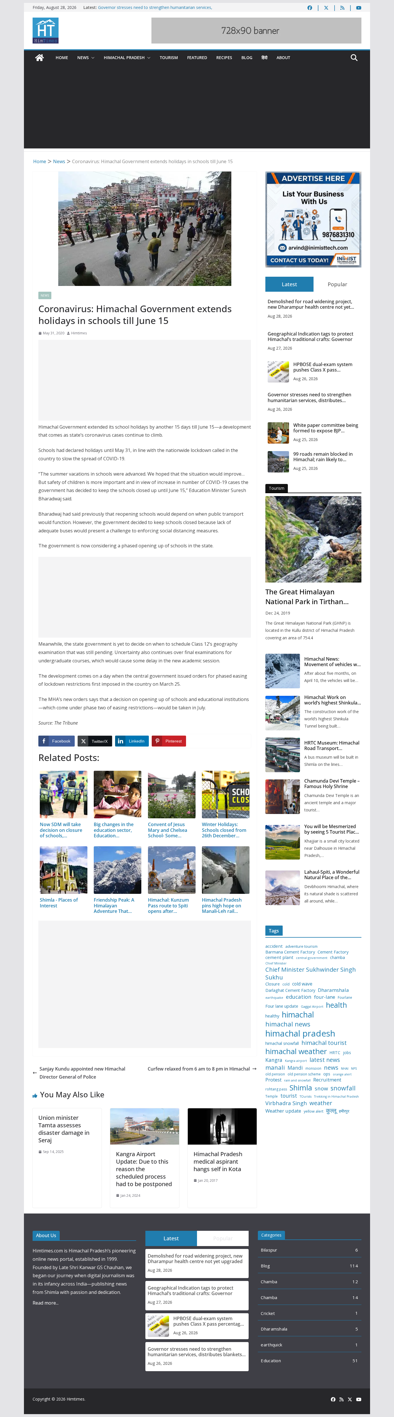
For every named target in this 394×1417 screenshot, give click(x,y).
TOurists (306, 1096)
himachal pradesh (300, 1033)
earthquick (271, 1345)
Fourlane (345, 997)
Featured (197, 57)
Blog (246, 57)
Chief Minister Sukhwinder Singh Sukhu (310, 973)
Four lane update (281, 1006)
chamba (337, 957)
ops (326, 1074)
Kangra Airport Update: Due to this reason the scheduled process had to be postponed (144, 1169)
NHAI (344, 1068)
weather (320, 1103)
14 (355, 1297)
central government (311, 958)
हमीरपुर (344, 1111)
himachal (298, 1014)
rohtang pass (276, 1089)
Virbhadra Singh (286, 1103)
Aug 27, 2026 (280, 348)
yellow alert (313, 1111)
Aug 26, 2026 (305, 378)
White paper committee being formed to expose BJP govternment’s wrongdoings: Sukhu (325, 428)
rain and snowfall (297, 1080)
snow (321, 1088)
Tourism (169, 57)
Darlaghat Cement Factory (290, 990)
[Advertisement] (197, 108)
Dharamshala (333, 990)
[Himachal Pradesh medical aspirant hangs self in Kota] (222, 1112)
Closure (272, 984)
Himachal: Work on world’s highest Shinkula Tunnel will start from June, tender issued (330, 700)
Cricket (268, 1313)
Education (271, 1360)
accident (274, 946)
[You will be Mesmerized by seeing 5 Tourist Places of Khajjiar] (282, 842)
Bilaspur (269, 1250)
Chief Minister (276, 963)
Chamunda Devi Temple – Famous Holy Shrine (332, 783)
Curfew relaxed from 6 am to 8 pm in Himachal (199, 1069)
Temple (271, 1096)
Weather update (283, 1111)
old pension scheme (304, 1074)
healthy (272, 1016)
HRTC (334, 1052)
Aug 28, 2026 (280, 316)
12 (355, 1281)
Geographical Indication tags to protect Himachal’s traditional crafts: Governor (310, 336)
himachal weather (296, 1051)
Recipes (224, 57)
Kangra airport (296, 1061)
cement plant (279, 957)
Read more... (46, 1303)
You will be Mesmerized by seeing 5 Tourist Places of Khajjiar (332, 829)
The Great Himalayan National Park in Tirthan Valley (304, 596)
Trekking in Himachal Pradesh (336, 1096)
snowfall (343, 1088)
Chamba (269, 1281)
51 (355, 1360)
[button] (92, 58)
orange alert (342, 1074)
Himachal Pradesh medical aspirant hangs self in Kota (218, 1161)
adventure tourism (301, 946)
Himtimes (79, 333)
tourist (288, 1095)
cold (286, 984)
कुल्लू (331, 1110)
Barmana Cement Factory (290, 952)
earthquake (274, 998)
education (299, 996)
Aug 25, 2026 (305, 439)
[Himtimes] (39, 57)
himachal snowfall (282, 1043)
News (83, 57)
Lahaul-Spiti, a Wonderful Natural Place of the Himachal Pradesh (331, 874)
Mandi (295, 1067)
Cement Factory (333, 952)
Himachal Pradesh (124, 57)
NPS (354, 1069)
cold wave (302, 984)
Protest (273, 1080)
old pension (275, 1074)
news (331, 1067)
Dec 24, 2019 (277, 613)
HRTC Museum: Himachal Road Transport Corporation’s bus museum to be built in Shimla (331, 745)
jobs (347, 1052)
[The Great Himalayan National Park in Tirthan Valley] (313, 539)
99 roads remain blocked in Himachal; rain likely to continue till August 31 (323, 456)
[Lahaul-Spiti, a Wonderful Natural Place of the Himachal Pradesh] (282, 887)
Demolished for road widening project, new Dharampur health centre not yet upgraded (310, 304)
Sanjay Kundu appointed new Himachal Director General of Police (82, 1073)
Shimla (301, 1087)
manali (275, 1067)
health (336, 1005)
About (283, 57)
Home (62, 57)
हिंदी (264, 57)
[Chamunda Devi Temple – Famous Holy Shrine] (282, 796)
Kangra (273, 1060)
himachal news (287, 1024)
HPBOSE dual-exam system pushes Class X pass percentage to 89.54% (322, 367)
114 (354, 1266)
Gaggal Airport (312, 1007)
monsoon (313, 1068)
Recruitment (327, 1080)
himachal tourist (324, 1042)
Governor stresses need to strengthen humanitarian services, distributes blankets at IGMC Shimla (155, 10)
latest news (324, 1059)
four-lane (324, 997)
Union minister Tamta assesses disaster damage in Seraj (63, 1129)
